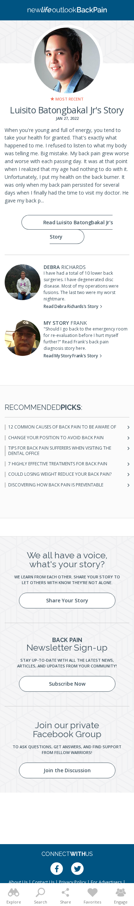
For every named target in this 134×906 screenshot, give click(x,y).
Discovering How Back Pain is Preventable (55, 485)
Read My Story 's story (71, 356)
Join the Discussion (67, 770)
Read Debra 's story (71, 306)
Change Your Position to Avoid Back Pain (56, 437)
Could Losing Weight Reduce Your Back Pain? (59, 474)
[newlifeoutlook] (67, 10)
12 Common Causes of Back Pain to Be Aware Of (62, 427)
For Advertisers (106, 882)
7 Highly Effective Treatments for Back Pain (57, 463)
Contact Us (43, 882)
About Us (18, 882)
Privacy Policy (72, 882)
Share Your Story (67, 600)
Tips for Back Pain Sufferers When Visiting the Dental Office (59, 451)
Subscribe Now (67, 683)
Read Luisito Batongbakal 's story (78, 229)
